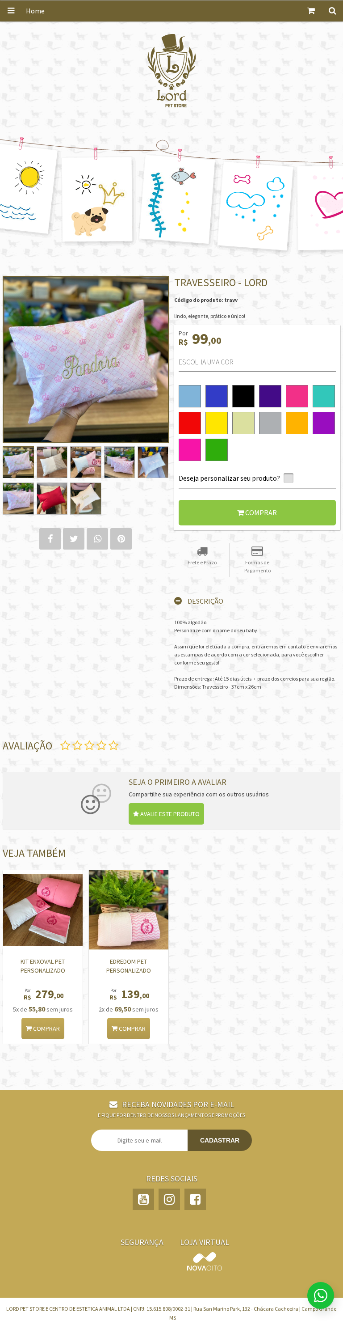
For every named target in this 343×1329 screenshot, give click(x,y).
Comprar (46, 1028)
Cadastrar (219, 1140)
